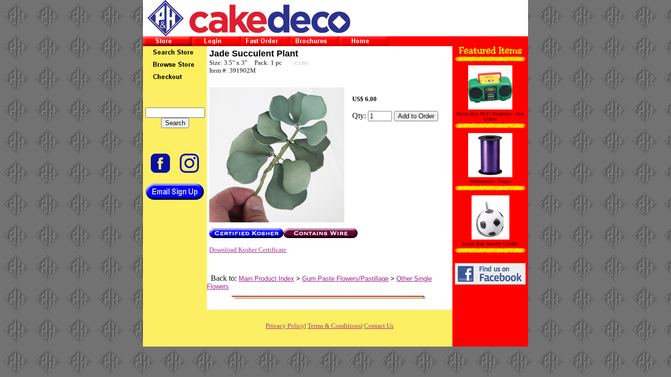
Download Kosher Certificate (247, 249)
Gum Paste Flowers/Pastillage (345, 278)
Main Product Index (266, 278)
